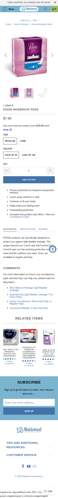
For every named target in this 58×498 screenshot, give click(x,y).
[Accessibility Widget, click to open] (52, 249)
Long (23, 141)
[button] (28, 361)
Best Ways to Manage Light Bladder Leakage (28, 288)
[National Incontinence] (29, 9)
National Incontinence (32, 476)
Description (9, 229)
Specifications (27, 229)
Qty (5, 164)
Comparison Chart (19, 216)
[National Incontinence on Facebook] (23, 467)
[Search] (47, 9)
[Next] (51, 55)
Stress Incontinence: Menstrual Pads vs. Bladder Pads (31, 302)
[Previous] (6, 55)
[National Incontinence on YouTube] (28, 467)
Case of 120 (28, 155)
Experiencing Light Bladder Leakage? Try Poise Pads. (31, 295)
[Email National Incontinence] (34, 467)
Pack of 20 (11, 155)
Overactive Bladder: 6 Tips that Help (29, 308)
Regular (10, 141)
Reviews (43, 229)
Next (35, 20)
